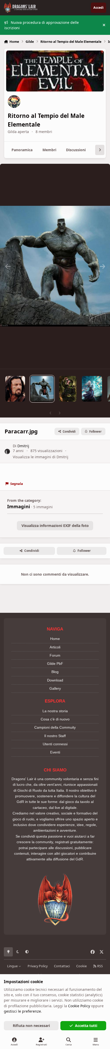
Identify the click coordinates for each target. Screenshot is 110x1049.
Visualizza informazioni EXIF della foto (55, 525)
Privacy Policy (38, 966)
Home (55, 639)
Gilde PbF (55, 663)
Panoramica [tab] (22, 149)
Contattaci (62, 966)
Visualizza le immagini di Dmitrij (40, 456)
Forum (55, 655)
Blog (55, 672)
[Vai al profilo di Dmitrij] (7, 451)
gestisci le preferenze (22, 1011)
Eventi (55, 752)
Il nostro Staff (55, 736)
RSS (99, 966)
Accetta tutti (86, 1025)
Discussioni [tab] (76, 149)
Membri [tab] (49, 149)
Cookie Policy (79, 1005)
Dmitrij (23, 445)
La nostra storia (55, 711)
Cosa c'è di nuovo (55, 719)
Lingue (12, 966)
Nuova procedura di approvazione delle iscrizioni (41, 25)
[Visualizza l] (15, 389)
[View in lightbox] (55, 266)
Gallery (55, 688)
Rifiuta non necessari (31, 1025)
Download (55, 680)
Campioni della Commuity (55, 727)
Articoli (55, 647)
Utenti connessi (55, 744)
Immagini (18, 506)
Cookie (81, 966)
